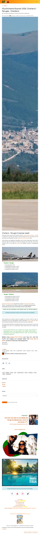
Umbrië (24, 350)
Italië (14, 350)
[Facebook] (3, 363)
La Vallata (5, 5)
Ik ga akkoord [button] (35, 532)
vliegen (36, 350)
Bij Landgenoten (19, 502)
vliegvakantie (8, 374)
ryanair (33, 350)
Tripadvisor (17, 501)
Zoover (19, 499)
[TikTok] (28, 493)
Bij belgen (7, 350)
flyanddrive (28, 350)
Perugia (32, 320)
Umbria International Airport (24, 238)
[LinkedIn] (9, 363)
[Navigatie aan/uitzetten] (37, 2)
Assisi (29, 320)
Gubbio (36, 320)
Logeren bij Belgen (8, 508)
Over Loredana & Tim (20, 429)
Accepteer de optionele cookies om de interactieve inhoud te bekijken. (20, 312)
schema (18, 243)
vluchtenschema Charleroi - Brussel (30, 235)
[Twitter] (6, 363)
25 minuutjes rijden (27, 303)
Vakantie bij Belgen (19, 505)
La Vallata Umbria (19, 350)
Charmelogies (19, 503)
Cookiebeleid (4, 528)
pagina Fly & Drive (16, 337)
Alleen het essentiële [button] (27, 532)
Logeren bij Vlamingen (17, 506)
